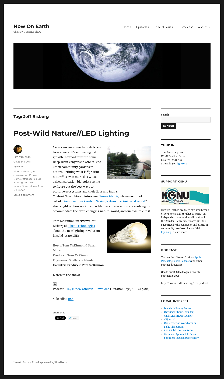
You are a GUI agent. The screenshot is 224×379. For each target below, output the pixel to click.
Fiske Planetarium (174, 326)
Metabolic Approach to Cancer (181, 334)
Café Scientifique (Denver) (179, 315)
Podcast (187, 27)
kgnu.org (182, 163)
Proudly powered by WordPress (49, 362)
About (202, 27)
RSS (71, 298)
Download (102, 289)
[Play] (102, 284)
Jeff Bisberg (28, 178)
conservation (20, 175)
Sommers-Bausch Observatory (181, 337)
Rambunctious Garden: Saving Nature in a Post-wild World (104, 201)
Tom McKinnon (22, 156)
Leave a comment (23, 194)
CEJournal (169, 319)
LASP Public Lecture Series (179, 330)
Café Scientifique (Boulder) (179, 312)
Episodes (142, 27)
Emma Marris (108, 196)
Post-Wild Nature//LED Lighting (71, 133)
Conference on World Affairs (180, 323)
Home (126, 27)
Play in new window (79, 289)
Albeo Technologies (81, 226)
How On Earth (31, 26)
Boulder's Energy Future (177, 308)
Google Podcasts (181, 261)
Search (165, 114)
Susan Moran (29, 186)
